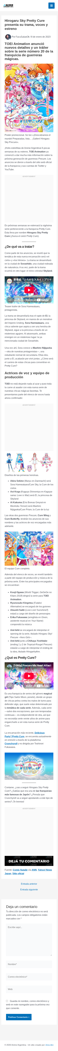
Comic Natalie (20, 870)
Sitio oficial (18, 873)
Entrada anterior (29, 884)
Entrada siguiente (29, 890)
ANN (34, 870)
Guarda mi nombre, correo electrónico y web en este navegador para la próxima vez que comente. (28, 1004)
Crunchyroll (11, 743)
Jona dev (49, 1045)
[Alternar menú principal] (51, 6)
